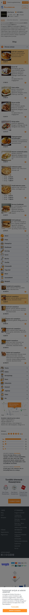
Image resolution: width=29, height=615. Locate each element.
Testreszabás (15, 607)
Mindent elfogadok (15, 610)
